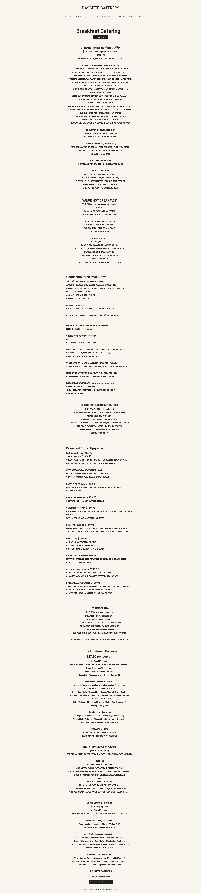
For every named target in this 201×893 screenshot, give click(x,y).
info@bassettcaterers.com (101, 877)
